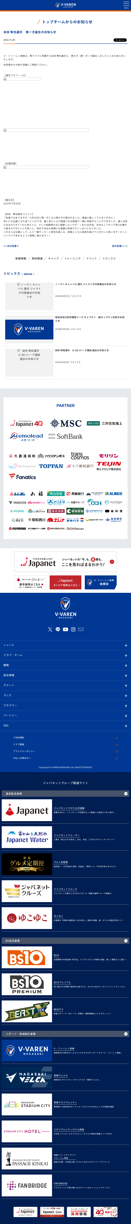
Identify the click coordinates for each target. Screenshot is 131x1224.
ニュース (8, 645)
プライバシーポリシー (24, 751)
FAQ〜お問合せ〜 (22, 758)
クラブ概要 (18, 744)
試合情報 (8, 675)
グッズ (7, 695)
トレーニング (72, 258)
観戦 (6, 665)
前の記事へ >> (120, 246)
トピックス (109, 258)
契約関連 (37, 258)
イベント (91, 258)
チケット (8, 685)
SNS (6, 725)
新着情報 (20, 258)
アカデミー (10, 705)
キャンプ (53, 258)
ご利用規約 (18, 738)
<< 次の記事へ (11, 246)
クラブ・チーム (12, 655)
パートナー (10, 715)
